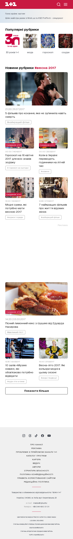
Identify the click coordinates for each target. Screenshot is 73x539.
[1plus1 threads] (30, 435)
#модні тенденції (49, 378)
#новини (45, 171)
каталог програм (36, 455)
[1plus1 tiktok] (36, 435)
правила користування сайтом (36, 478)
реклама (36, 448)
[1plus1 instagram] (23, 435)
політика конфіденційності (36, 474)
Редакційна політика (36, 482)
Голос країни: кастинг (15, 14)
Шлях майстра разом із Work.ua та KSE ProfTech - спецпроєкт (34, 18)
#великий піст (15, 332)
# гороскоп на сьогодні (18, 168)
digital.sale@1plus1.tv (36, 527)
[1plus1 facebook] (42, 435)
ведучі (36, 463)
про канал (36, 444)
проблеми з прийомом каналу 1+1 (36, 452)
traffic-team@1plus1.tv (36, 534)
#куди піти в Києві (15, 381)
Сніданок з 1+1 (13, 145)
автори (36, 467)
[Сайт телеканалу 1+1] (10, 4)
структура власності (36, 470)
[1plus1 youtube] (49, 436)
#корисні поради (15, 217)
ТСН (8, 355)
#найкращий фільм (18, 122)
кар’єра (36, 459)
